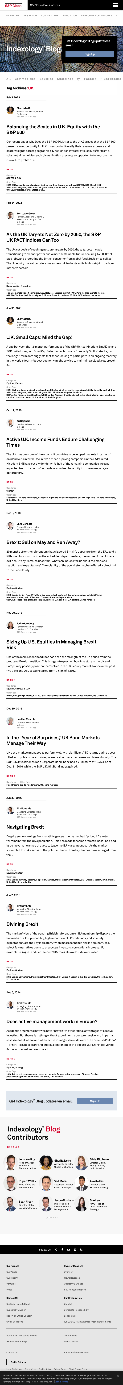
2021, (8, 390)
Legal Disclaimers (14, 1369)
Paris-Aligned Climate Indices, (90, 293)
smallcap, (11, 397)
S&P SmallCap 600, (67, 695)
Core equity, (28, 185)
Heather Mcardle (26, 719)
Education (70, 15)
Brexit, (15, 595)
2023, (14, 185)
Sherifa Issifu (24, 108)
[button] (46, 1217)
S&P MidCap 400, (50, 695)
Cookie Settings (18, 1362)
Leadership (70, 1315)
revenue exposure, (15, 597)
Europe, (61, 185)
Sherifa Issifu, (60, 187)
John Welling (27, 1159)
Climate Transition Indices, (27, 293)
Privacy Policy (60, 1369)
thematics (95, 295)
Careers (68, 1304)
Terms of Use (30, 1369)
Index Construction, (24, 390)
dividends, (43, 497)
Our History (12, 1278)
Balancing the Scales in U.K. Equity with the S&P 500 (53, 129)
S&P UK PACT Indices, (80, 295)
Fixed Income (111, 78)
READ (9, 169)
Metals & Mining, (94, 595)
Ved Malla (60, 1181)
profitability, (109, 390)
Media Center (71, 1341)
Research (30, 15)
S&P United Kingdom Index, (40, 187)
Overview (12, 15)
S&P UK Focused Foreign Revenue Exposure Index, (30, 600)
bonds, (23, 785)
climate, (10, 293)
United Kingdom (53, 397)
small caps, (110, 395)
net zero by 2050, (62, 293)
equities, (53, 185)
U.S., (83, 187)
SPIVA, (47, 1076)
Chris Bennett (24, 523)
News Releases (72, 1278)
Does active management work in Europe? (51, 1021)
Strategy (10, 491)
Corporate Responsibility (76, 1310)
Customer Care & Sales (18, 1304)
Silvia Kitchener (100, 1159)
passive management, (16, 1076)
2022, (8, 185)
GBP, (15, 695)
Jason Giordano (64, 1200)
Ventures (11, 1283)
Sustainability (68, 78)
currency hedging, (27, 880)
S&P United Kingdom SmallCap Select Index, (64, 395)
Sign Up (90, 54)
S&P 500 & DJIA (13, 178)
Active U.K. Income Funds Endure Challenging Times (55, 442)
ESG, (42, 293)
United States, (32, 190)
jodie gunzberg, (25, 695)
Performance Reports (96, 15)
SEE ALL (12, 1147)
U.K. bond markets (49, 785)
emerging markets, (48, 1074)
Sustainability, (13, 286)
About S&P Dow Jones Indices (21, 1335)
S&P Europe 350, (35, 1076)
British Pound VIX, (27, 595)
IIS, (13, 390)
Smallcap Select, (24, 397)
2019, (8, 595)
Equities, (10, 383)
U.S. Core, (90, 187)
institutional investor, (70, 390)
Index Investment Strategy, (47, 390)
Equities (46, 78)
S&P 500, (80, 185)
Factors (90, 78)
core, (19, 185)
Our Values (11, 1272)
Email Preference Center (76, 1352)
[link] (55, 1249)
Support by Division (16, 1310)
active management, (28, 1074)
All (8, 78)
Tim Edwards (24, 808)
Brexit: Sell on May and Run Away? (43, 542)
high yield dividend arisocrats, (63, 497)
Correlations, (25, 977)
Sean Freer (26, 1201)
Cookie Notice (45, 1369)
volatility (102, 695)
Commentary (50, 15)
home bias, (71, 185)
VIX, (8, 979)
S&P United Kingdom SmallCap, (68, 392)
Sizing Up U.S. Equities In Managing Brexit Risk (51, 644)
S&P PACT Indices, (15, 295)
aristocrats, (11, 497)
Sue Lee (95, 1200)
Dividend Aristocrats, (28, 497)
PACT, (73, 293)
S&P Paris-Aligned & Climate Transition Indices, (46, 295)
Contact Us (11, 1352)
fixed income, (33, 785)
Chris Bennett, (43, 595)
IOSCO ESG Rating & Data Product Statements (87, 1321)
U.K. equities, (74, 187)
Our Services (70, 1335)
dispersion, (41, 880)
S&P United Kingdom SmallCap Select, (24, 395)
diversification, (41, 185)
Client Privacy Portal (78, 1369)
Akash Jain (97, 1181)
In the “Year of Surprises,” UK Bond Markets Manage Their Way (53, 740)
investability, (87, 390)
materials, (81, 595)
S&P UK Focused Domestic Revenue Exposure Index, (49, 597)
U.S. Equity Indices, (15, 190)
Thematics (26, 286)
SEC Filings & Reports (75, 1289)
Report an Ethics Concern (19, 1315)
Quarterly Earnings (73, 1283)
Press (9, 1289)
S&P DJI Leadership (16, 1341)
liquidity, (98, 390)
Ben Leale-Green (26, 213)
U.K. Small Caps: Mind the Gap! (39, 337)
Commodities (25, 78)
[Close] (117, 1375)
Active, (15, 1074)
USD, (95, 695)
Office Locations (14, 1321)
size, (102, 395)
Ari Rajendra (23, 420)
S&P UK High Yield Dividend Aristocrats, (97, 497)
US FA (42, 190)
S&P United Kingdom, (16, 187)
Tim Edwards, (108, 880)
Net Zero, (49, 293)
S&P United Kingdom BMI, (39, 392)
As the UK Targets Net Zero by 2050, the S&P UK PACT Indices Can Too (53, 237)
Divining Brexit (22, 924)
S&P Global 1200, (93, 185)
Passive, (94, 1074)
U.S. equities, (101, 187)
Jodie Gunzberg (25, 623)
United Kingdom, (85, 695)
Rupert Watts (27, 1181)
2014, (8, 1074)
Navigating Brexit (25, 827)
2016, (8, 880)
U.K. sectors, (73, 600)
